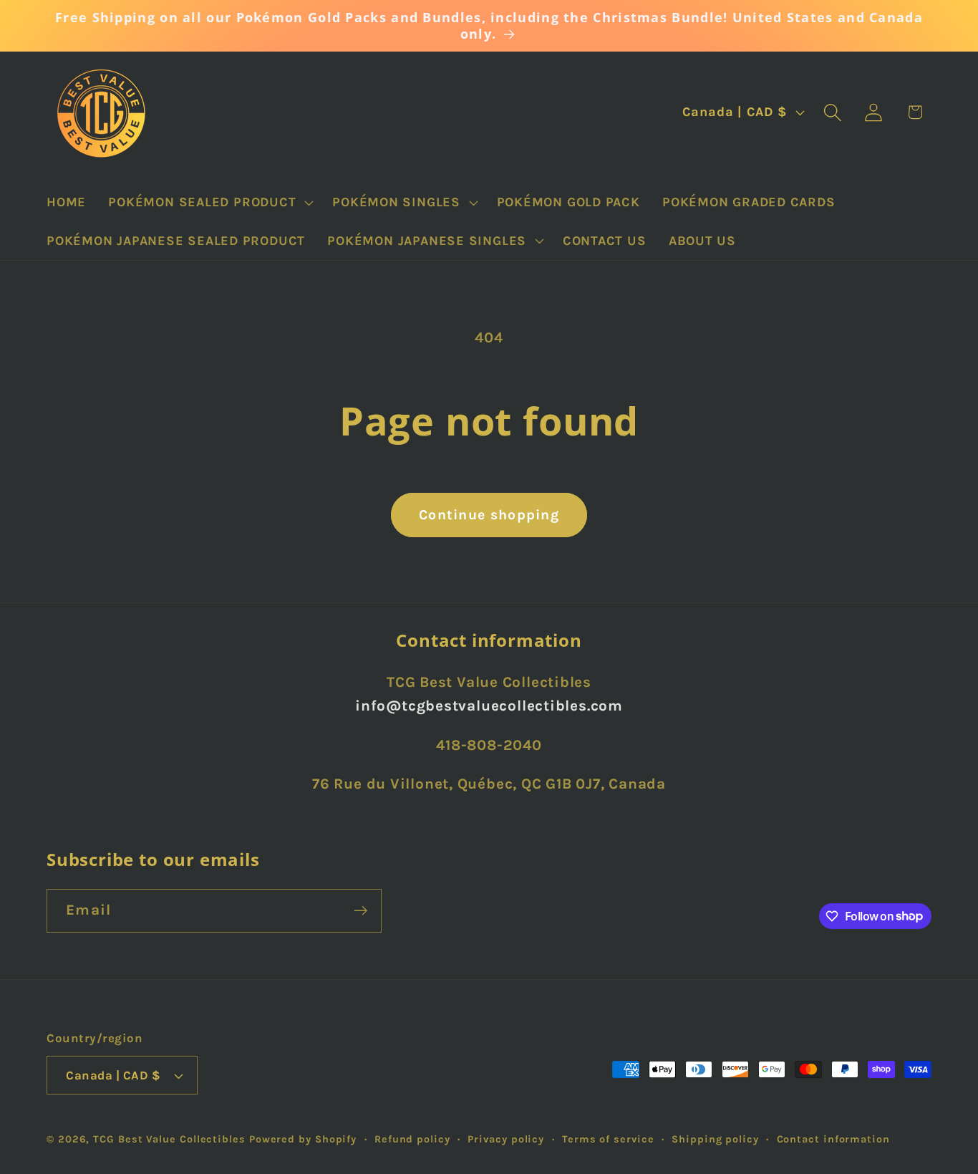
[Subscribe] (360, 911)
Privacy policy (506, 1139)
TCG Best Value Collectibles (169, 1139)
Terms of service (608, 1139)
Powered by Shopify (303, 1139)
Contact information (833, 1139)
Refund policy (412, 1139)
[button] (209, 202)
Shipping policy (715, 1139)
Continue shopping (489, 514)
